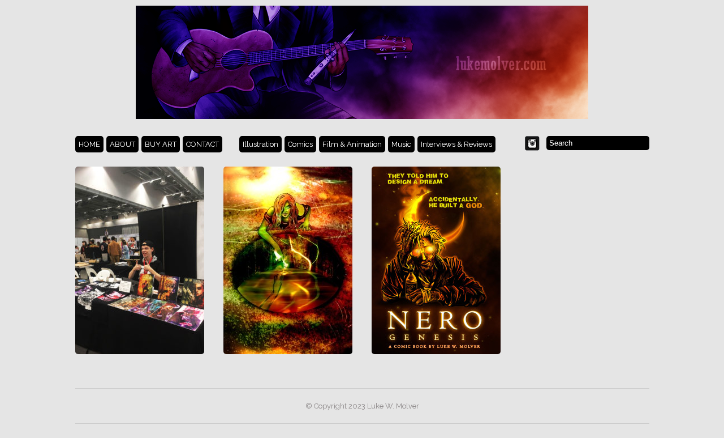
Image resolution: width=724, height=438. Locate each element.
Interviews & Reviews (456, 144)
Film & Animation (352, 144)
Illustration (260, 144)
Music (401, 144)
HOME (89, 144)
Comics (300, 144)
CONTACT (202, 144)
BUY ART (160, 144)
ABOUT (122, 144)
